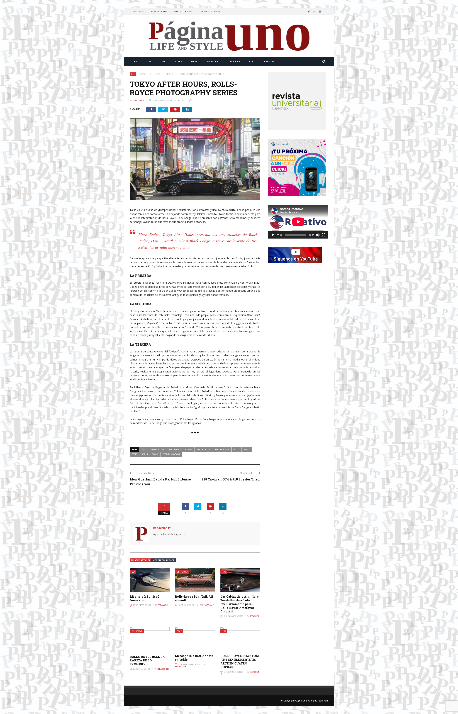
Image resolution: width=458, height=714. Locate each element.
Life (148, 61)
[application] (298, 222)
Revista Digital (159, 11)
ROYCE (247, 449)
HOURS (188, 449)
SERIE (134, 454)
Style (178, 61)
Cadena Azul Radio (210, 11)
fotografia (175, 449)
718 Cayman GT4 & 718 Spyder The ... (231, 479)
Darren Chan (158, 449)
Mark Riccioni (204, 449)
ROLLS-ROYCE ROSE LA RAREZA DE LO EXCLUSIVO (147, 660)
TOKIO (155, 454)
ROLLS (236, 449)
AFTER (144, 449)
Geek (194, 61)
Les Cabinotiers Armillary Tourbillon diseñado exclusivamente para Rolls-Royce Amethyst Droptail (239, 604)
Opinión (234, 61)
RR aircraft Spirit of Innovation (144, 598)
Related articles (140, 560)
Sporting (213, 61)
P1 (135, 61)
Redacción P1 (138, 100)
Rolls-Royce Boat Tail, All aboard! (194, 598)
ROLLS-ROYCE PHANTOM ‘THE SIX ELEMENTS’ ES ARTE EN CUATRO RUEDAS (239, 661)
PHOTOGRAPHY (222, 449)
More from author (163, 560)
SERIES (145, 454)
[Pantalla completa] (323, 235)
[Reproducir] (273, 235)
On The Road (182, 572)
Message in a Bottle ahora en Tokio (194, 657)
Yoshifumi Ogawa (171, 454)
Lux (163, 61)
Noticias (268, 61)
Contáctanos (138, 11)
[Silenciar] (318, 235)
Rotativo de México (183, 11)
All (251, 61)
